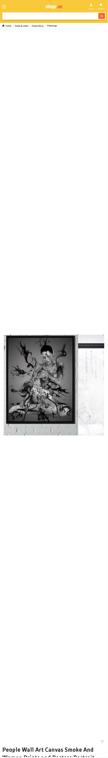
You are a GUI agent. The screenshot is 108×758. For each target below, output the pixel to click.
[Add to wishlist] (102, 741)
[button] (54, 385)
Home (8, 25)
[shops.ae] (54, 6)
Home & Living (21, 25)
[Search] (101, 16)
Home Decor (38, 25)
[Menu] (4, 6)
